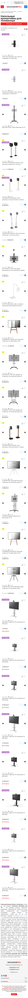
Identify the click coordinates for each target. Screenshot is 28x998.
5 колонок (14, 952)
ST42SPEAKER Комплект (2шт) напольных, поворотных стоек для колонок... (13, 234)
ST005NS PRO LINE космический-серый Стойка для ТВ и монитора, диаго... (12, 587)
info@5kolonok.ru (14, 972)
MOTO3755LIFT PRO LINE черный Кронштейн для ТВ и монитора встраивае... (13, 269)
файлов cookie (20, 989)
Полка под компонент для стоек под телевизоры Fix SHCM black (12, 57)
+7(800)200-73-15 (14, 967)
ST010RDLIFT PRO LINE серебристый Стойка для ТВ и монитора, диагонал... (12, 410)
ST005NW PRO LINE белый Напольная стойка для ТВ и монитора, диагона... (12, 481)
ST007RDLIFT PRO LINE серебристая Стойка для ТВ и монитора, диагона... (12, 375)
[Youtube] (6, 976)
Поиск (25, 6)
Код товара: (4, 55)
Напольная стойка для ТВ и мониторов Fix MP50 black (13, 699)
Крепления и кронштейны (11, 11)
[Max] (4, 976)
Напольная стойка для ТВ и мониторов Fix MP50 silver (13, 889)
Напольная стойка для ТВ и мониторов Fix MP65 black (13, 660)
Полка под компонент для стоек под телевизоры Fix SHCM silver (12, 92)
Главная (2, 11)
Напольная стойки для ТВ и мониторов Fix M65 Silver (13, 737)
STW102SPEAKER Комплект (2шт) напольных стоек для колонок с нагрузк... (13, 198)
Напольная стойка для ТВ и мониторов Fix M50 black (13, 775)
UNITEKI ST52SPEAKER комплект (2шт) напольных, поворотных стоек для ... (12, 163)
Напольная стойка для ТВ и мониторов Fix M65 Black (13, 813)
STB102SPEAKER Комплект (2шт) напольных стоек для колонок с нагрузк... (13, 446)
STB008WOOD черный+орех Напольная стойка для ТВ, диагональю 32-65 (12, 340)
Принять (14, 994)
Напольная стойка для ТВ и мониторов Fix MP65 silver (13, 851)
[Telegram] (2, 976)
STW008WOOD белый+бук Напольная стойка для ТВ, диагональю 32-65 (12, 552)
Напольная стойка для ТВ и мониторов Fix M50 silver (13, 622)
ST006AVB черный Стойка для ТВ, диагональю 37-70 (11, 516)
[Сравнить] (22, 35)
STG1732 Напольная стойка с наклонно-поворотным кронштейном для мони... (13, 304)
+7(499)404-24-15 (14, 969)
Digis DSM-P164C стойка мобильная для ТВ (13, 127)
